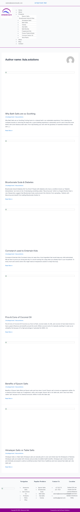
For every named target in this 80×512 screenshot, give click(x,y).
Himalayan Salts (26, 20)
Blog (20, 41)
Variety (24, 25)
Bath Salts (25, 22)
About (20, 12)
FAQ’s (20, 39)
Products (21, 14)
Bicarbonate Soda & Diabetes (19, 182)
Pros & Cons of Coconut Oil (18, 317)
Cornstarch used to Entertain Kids (21, 251)
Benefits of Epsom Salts (16, 383)
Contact (21, 43)
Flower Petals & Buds (28, 33)
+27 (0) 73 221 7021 (40, 3)
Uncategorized (9, 117)
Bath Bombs (25, 29)
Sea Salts (24, 27)
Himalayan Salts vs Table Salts (19, 450)
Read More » (9, 130)
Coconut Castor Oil (27, 35)
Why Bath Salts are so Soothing (20, 113)
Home (20, 10)
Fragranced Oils (26, 31)
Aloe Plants (25, 37)
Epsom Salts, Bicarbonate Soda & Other (26, 17)
